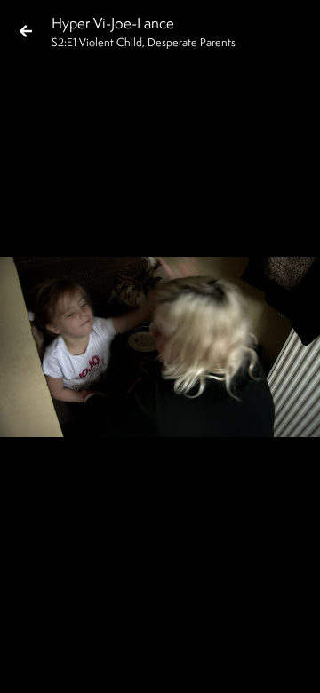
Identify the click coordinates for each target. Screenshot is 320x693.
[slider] (154, 636)
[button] (28, 664)
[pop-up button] (234, 664)
